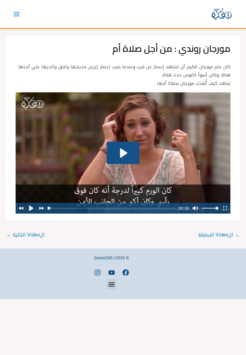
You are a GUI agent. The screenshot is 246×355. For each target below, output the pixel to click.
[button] (111, 284)
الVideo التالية (26, 234)
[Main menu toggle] (17, 14)
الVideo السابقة (218, 234)
